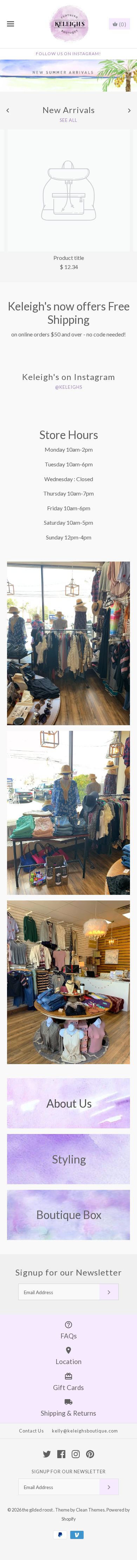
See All (68, 120)
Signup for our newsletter (69, 1471)
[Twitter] (47, 1454)
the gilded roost (37, 1510)
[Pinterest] (90, 1454)
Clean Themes (90, 1510)
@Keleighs (68, 387)
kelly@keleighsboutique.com (85, 1431)
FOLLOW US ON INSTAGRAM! (68, 53)
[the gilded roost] (68, 24)
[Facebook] (61, 1454)
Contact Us (31, 1431)
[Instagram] (76, 1454)
